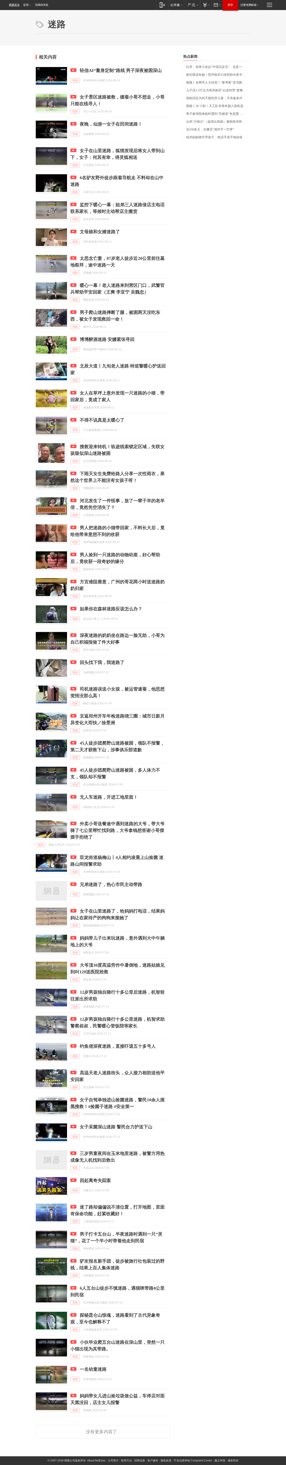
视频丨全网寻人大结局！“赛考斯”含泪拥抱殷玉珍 (218, 82)
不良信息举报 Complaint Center (193, 1460)
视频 (75, 80)
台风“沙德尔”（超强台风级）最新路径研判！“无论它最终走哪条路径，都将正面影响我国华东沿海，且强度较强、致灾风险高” (218, 121)
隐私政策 (166, 1460)
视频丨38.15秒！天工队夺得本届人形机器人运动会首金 (218, 106)
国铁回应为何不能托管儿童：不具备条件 (214, 98)
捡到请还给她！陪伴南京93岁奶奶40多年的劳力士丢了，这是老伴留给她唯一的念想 (218, 74)
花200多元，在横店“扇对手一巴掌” (210, 129)
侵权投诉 (233, 1460)
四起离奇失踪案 (95, 1180)
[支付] (205, 5)
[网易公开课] (176, 5)
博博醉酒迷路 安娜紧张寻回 (107, 339)
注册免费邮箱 (248, 4)
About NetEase (96, 1460)
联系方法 (126, 1460)
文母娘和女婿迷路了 (100, 231)
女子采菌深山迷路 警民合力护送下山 (116, 1126)
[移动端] (162, 5)
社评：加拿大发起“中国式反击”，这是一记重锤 (218, 67)
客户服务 (152, 1460)
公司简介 (113, 1460)
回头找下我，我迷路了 (102, 662)
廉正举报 (219, 1460)
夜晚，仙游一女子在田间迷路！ (111, 124)
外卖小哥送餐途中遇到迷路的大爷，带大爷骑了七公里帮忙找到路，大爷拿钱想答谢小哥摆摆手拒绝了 (117, 830)
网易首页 (14, 4)
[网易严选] (192, 5)
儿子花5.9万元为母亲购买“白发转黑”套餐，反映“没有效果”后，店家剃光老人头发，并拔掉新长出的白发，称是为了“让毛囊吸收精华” (218, 90)
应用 (26, 4)
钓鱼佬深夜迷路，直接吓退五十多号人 (118, 1046)
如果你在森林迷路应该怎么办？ (111, 608)
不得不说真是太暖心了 (102, 420)
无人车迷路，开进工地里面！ (109, 797)
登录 (230, 4)
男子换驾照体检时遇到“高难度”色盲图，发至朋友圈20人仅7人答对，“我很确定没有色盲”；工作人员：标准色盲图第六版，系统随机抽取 (218, 113)
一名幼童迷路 (93, 1369)
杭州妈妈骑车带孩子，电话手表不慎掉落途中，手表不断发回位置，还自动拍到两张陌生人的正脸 (218, 137)
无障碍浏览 (41, 4)
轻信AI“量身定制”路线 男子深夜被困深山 (121, 70)
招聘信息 (139, 1460)
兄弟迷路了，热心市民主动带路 (111, 884)
